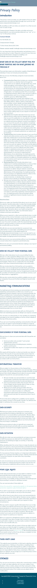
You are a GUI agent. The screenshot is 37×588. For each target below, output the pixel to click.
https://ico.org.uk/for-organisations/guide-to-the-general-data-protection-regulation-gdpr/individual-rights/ (18, 487)
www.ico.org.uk (18, 530)
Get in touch (20, 580)
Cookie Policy (20, 583)
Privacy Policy (20, 582)
